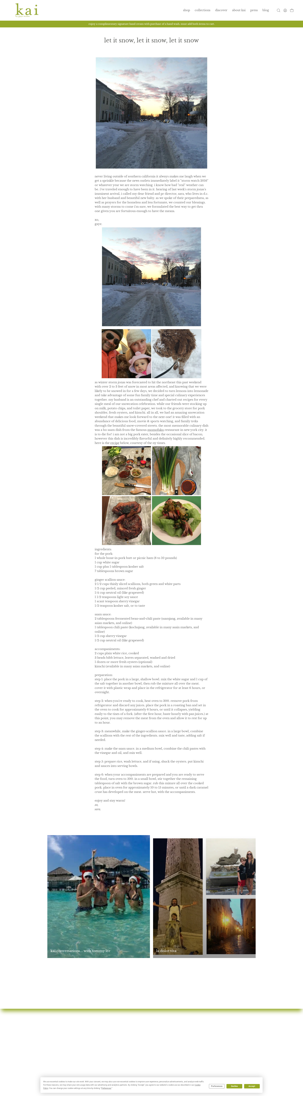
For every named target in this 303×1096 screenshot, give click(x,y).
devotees (125, 1030)
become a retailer (131, 1064)
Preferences (217, 1086)
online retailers (130, 1058)
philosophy (127, 1041)
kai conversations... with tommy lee (80, 951)
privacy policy (200, 1052)
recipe (114, 443)
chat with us (199, 1035)
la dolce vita (166, 951)
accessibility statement (206, 1064)
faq (121, 1047)
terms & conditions (204, 1058)
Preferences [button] (106, 1088)
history (124, 1035)
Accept (252, 1086)
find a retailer (128, 1052)
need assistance (201, 1041)
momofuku (155, 430)
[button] (202, 10)
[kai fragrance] (26, 10)
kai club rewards (202, 1030)
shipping (196, 1047)
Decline (234, 1086)
